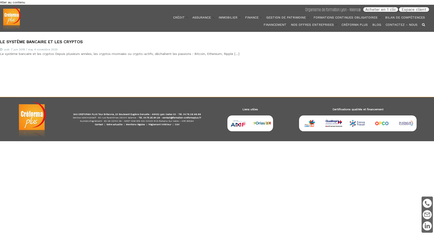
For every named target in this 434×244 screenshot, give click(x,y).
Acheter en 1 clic (380, 9)
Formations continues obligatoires (345, 17)
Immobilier (228, 17)
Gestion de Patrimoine (286, 17)
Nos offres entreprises (312, 24)
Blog (376, 24)
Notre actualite (114, 124)
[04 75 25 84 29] (427, 202)
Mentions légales (135, 124)
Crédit (179, 17)
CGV (177, 124)
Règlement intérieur (160, 124)
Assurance (201, 17)
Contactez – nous (401, 24)
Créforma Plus (355, 24)
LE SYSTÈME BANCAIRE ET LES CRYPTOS (41, 41)
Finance (252, 17)
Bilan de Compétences (405, 17)
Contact (99, 124)
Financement (275, 24)
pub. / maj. (31, 49)
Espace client (414, 9)
